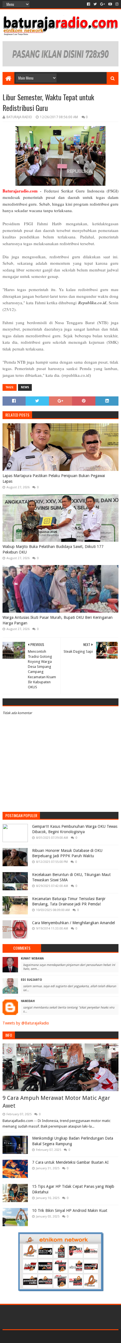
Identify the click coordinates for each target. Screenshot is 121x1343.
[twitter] (95, 4)
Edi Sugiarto (31, 979)
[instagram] (116, 4)
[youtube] (110, 4)
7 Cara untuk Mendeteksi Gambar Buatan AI (70, 1162)
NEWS (25, 387)
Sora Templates (52, 1336)
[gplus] (102, 4)
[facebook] (88, 4)
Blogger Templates (84, 1336)
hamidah (28, 1001)
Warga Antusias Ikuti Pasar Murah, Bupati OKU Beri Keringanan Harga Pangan (58, 620)
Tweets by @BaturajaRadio (26, 1023)
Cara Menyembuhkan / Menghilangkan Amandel (73, 923)
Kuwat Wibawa (32, 958)
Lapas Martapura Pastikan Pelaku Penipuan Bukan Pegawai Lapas (54, 478)
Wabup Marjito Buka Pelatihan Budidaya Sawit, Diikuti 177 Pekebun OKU (53, 549)
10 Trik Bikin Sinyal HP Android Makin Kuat (69, 1210)
